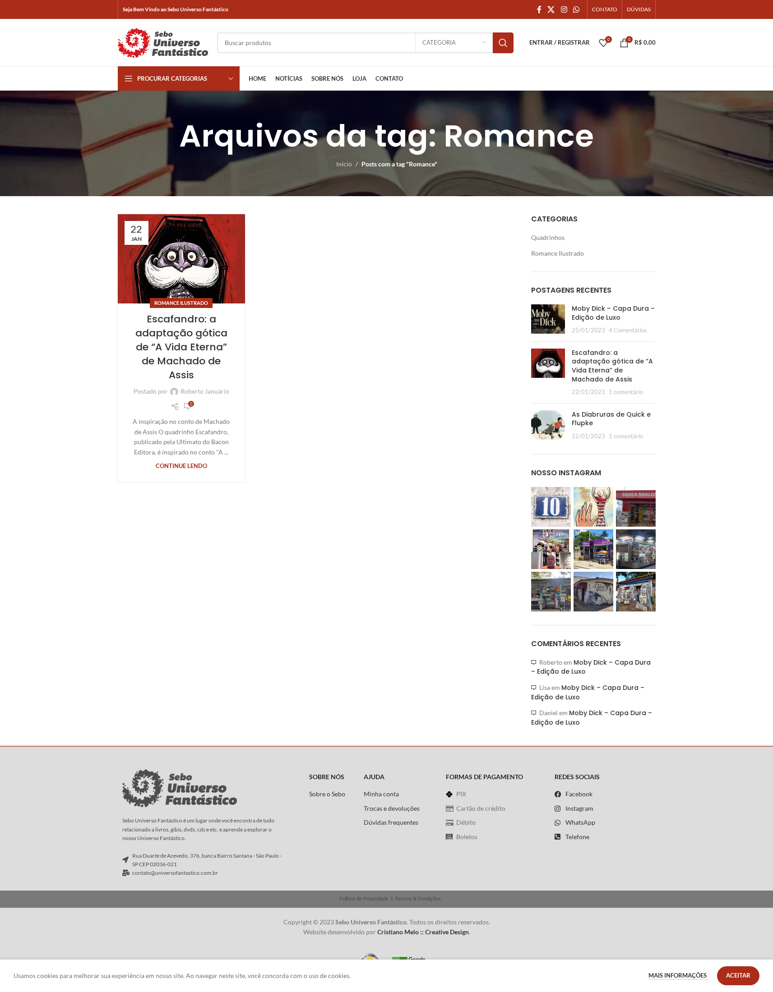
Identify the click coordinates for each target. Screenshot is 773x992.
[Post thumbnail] (548, 319)
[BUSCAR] (503, 42)
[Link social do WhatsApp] (576, 9)
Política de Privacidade (364, 899)
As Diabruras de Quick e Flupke (611, 419)
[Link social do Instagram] (564, 9)
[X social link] (551, 9)
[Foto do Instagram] (551, 507)
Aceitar (738, 975)
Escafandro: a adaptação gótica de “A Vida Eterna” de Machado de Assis (181, 346)
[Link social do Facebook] (539, 9)
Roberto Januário (205, 391)
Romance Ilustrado (181, 303)
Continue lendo (181, 466)
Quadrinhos (548, 237)
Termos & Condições (418, 899)
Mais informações (678, 975)
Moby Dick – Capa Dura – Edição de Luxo (613, 313)
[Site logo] (163, 42)
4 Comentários (628, 330)
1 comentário (626, 392)
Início (344, 164)
